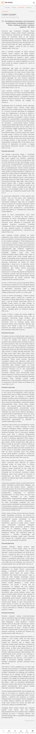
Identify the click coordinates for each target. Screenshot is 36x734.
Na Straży (13, 7)
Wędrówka (28, 7)
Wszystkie (7, 7)
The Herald (21, 7)
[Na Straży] (7, 2)
